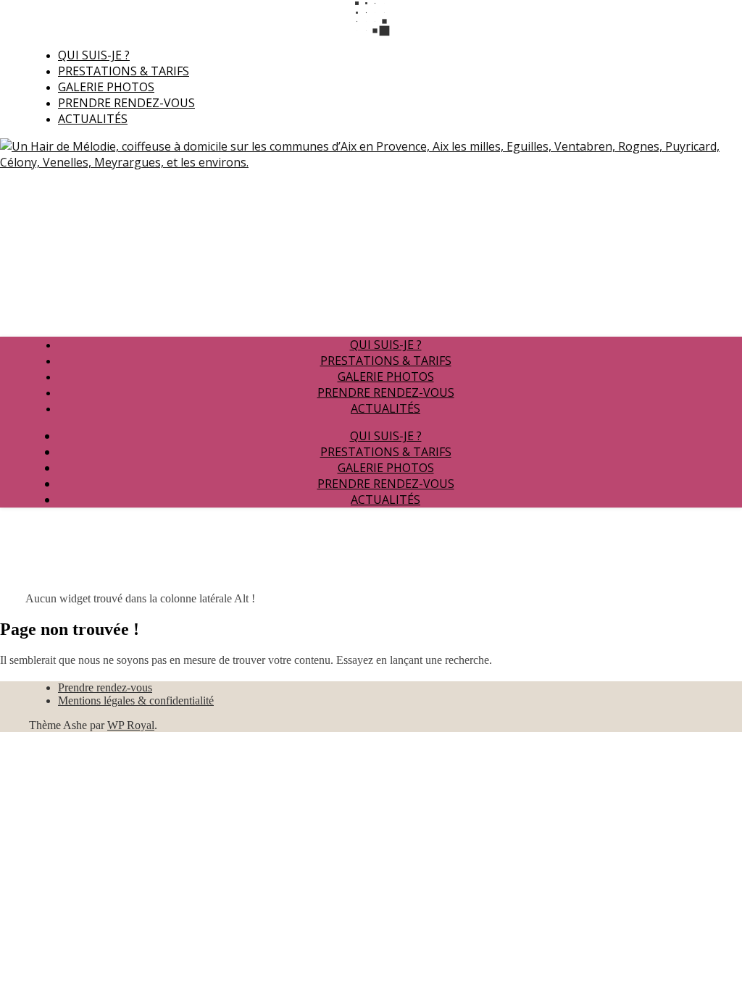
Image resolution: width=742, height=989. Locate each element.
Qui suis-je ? (94, 55)
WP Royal (130, 725)
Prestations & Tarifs (123, 71)
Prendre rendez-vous (126, 103)
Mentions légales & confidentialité (136, 700)
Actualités (93, 119)
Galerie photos (106, 87)
